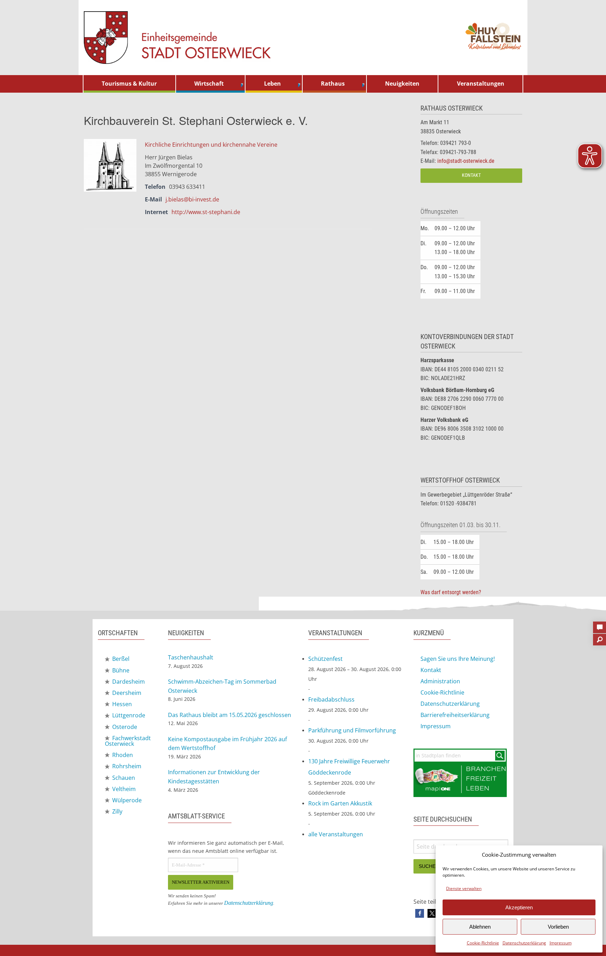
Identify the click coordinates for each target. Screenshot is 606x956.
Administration (440, 681)
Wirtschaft (209, 83)
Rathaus (333, 83)
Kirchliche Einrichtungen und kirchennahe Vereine (211, 144)
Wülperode (126, 800)
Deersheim (126, 693)
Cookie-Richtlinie (483, 943)
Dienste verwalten (464, 888)
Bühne (120, 670)
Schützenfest (325, 659)
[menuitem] (129, 84)
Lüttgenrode (128, 715)
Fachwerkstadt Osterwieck (128, 741)
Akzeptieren (519, 907)
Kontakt (471, 175)
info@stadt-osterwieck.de (465, 161)
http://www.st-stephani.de (205, 212)
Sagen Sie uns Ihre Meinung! (457, 659)
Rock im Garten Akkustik (340, 803)
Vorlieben (558, 927)
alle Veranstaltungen (335, 834)
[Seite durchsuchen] (599, 637)
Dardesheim (128, 681)
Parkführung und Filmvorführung (352, 730)
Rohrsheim (126, 766)
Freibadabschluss (331, 699)
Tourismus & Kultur (129, 83)
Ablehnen (480, 927)
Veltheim (123, 789)
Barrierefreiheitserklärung (455, 715)
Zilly (116, 811)
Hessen (121, 704)
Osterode (124, 727)
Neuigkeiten (402, 83)
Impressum (561, 943)
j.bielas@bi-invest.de (192, 199)
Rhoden (122, 755)
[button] (419, 913)
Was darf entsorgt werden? (450, 592)
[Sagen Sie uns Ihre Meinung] (599, 625)
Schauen (123, 778)
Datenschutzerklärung (524, 943)
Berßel (120, 659)
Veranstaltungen (480, 83)
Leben (272, 83)
